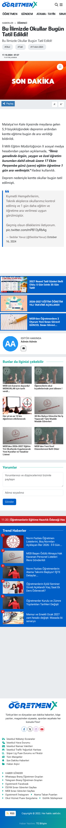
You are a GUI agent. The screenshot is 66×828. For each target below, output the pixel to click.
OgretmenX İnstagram (17, 794)
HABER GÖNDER (14, 773)
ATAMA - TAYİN (46, 14)
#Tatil (20, 47)
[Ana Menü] (61, 4)
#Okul (7, 47)
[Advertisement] (33, 663)
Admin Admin (29, 341)
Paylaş (9, 103)
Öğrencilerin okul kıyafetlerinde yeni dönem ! (48, 387)
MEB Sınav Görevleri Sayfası (20, 791)
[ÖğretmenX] (19, 5)
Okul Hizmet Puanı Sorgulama (21, 798)
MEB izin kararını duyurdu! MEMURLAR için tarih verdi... (16, 388)
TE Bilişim (41, 823)
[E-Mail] (23, 348)
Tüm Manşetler (14, 756)
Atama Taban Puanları (45, 794)
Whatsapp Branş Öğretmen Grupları (24, 776)
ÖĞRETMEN (9, 14)
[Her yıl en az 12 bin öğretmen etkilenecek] (17, 405)
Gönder (9, 501)
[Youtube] (42, 729)
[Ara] (56, 4)
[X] (30, 729)
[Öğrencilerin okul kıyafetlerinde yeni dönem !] (48, 374)
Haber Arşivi (13, 764)
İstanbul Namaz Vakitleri (20, 746)
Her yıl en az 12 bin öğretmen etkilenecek (14, 417)
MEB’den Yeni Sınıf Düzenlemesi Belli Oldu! (46, 447)
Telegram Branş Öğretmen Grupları (23, 780)
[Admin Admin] (10, 343)
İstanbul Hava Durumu (18, 742)
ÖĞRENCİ (22, 23)
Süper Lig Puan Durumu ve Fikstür (25, 753)
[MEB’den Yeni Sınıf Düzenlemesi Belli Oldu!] (48, 435)
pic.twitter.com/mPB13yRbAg (26, 230)
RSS (11, 813)
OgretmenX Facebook (17, 783)
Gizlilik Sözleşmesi (52, 798)
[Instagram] (36, 729)
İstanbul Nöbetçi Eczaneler (21, 739)
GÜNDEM (27, 14)
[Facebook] (24, 729)
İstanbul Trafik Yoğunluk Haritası (24, 749)
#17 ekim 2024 (36, 47)
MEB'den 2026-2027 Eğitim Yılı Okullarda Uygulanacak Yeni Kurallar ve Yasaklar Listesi (17, 450)
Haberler (7, 23)
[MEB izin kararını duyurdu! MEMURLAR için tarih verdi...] (17, 374)
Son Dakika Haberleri (18, 760)
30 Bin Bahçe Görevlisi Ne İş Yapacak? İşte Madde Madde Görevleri (48, 419)
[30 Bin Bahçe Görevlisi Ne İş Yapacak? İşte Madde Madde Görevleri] (48, 405)
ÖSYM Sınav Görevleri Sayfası (21, 787)
